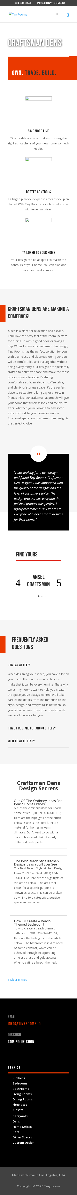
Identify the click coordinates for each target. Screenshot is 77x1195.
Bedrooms (20, 1083)
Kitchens (19, 1078)
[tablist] (38, 597)
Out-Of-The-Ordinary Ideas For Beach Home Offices (38, 802)
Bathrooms (21, 1089)
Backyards (20, 1116)
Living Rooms (22, 1094)
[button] (18, 583)
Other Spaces (22, 1137)
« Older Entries (17, 980)
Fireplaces (20, 1105)
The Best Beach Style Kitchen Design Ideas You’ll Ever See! (36, 863)
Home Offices (22, 1127)
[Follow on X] (19, 1054)
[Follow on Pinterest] (27, 1054)
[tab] (38, 596)
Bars (16, 1132)
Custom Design (23, 1143)
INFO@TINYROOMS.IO (24, 1024)
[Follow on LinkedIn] (35, 1054)
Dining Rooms (23, 1099)
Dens (16, 1121)
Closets (18, 1110)
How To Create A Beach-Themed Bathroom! (33, 923)
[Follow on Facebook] (11, 1054)
